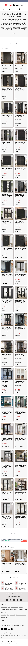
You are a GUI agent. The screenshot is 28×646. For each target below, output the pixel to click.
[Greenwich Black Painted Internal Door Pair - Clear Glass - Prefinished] (21, 347)
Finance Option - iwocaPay (18, 625)
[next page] (17, 534)
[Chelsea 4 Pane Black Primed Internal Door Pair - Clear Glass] (21, 319)
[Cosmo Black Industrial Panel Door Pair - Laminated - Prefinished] (7, 186)
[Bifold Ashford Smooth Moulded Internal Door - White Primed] (20, 556)
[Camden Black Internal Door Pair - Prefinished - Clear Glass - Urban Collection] (21, 429)
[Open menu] (3, 8)
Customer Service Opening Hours (18, 609)
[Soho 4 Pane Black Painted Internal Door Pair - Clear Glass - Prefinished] (7, 213)
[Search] (9, 8)
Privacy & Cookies (5, 625)
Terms (2, 643)
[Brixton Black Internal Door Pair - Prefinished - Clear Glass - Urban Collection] (7, 429)
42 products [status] (5, 48)
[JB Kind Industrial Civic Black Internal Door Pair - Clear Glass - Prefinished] (7, 319)
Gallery (21, 607)
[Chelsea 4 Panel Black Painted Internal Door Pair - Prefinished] (21, 135)
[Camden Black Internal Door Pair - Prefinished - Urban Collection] (21, 241)
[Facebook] (7, 600)
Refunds (6, 643)
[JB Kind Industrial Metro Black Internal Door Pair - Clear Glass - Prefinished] (21, 292)
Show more (14, 33)
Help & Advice (14, 607)
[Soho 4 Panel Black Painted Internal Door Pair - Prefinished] (21, 80)
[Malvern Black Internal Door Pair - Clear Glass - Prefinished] (21, 266)
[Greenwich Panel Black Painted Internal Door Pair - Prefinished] (21, 160)
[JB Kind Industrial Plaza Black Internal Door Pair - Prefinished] (21, 186)
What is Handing (5, 609)
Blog (9, 607)
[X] (21, 600)
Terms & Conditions (6, 623)
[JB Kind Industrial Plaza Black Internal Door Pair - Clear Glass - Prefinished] (21, 402)
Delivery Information (21, 615)
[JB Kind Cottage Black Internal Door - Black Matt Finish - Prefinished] (7, 80)
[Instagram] (10, 600)
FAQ (8, 615)
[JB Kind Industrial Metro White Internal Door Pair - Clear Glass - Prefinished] (7, 402)
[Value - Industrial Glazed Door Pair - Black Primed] (21, 58)
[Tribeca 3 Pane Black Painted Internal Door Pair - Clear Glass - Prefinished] (7, 347)
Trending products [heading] (8, 547)
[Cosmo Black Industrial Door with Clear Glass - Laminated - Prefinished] (7, 374)
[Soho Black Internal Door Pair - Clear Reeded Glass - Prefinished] (7, 484)
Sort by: (7, 44)
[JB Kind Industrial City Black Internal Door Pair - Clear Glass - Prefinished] (7, 292)
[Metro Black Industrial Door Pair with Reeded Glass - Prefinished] (21, 456)
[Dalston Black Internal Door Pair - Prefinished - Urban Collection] (7, 266)
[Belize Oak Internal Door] (7, 556)
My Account (4, 607)
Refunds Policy (15, 623)
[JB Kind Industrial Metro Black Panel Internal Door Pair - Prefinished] (21, 107)
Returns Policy (4, 617)
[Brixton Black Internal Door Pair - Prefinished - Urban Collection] (7, 241)
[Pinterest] (17, 600)
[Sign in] (14, 8)
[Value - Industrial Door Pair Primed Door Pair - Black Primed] (7, 58)
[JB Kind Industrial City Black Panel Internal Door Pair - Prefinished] (7, 107)
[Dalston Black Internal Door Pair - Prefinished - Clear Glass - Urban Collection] (21, 484)
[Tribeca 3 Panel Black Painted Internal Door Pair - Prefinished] (7, 160)
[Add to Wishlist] (11, 53)
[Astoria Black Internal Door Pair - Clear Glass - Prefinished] (21, 508)
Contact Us (12, 615)
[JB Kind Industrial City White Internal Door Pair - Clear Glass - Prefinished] (21, 374)
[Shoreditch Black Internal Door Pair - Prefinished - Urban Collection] (21, 213)
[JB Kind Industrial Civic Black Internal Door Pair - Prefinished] (7, 135)
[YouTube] (14, 600)
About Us (3, 615)
